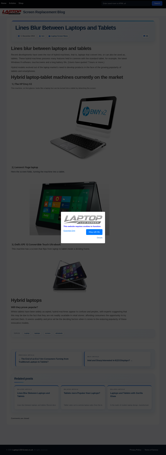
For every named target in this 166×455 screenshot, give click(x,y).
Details (99, 238)
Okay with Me (94, 232)
